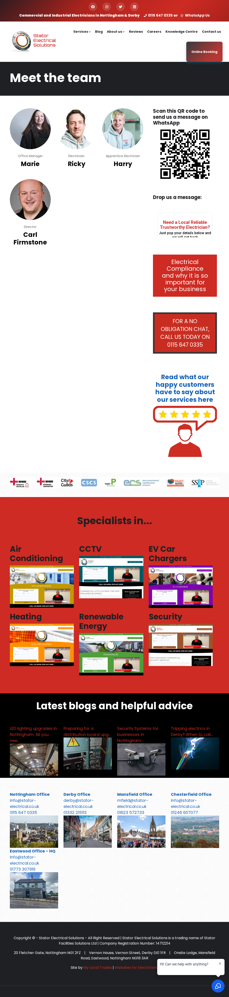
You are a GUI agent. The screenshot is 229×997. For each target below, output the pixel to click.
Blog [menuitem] (99, 31)
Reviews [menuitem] (136, 31)
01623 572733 (130, 812)
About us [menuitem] (116, 35)
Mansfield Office (134, 794)
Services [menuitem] (82, 35)
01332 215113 (75, 812)
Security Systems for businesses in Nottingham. (138, 734)
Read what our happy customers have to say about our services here (185, 388)
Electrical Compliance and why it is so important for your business (185, 275)
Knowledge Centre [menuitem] (181, 31)
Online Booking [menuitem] (204, 52)
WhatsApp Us (197, 15)
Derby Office (77, 794)
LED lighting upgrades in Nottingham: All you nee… (33, 734)
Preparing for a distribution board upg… (87, 731)
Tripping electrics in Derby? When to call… (192, 731)
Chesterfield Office (191, 794)
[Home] (33, 41)
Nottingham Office (30, 794)
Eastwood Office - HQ (32, 851)
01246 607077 (184, 812)
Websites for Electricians (136, 967)
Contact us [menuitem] (211, 31)
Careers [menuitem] (154, 31)
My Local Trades (97, 967)
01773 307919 (22, 869)
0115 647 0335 (160, 15)
